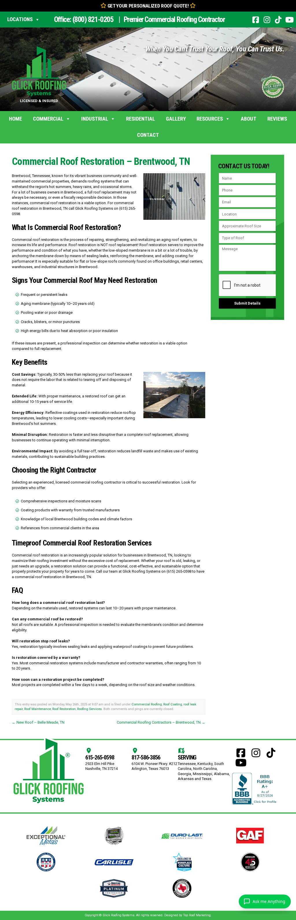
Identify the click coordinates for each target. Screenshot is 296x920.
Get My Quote (148, 102)
